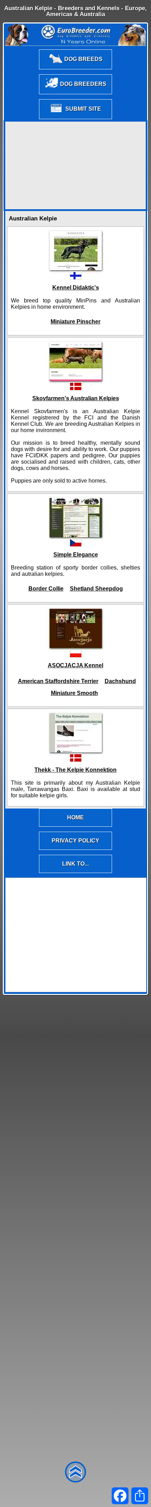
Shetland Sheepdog (96, 589)
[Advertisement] (75, 165)
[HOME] (75, 826)
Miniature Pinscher (75, 322)
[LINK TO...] (75, 872)
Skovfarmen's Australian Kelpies (75, 398)
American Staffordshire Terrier (58, 681)
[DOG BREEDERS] (75, 94)
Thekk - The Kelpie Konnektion (75, 770)
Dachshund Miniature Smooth (93, 687)
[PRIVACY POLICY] (75, 849)
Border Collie (46, 589)
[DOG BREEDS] (75, 69)
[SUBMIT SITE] (75, 119)
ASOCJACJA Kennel (75, 665)
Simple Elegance (75, 555)
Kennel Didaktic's (75, 288)
